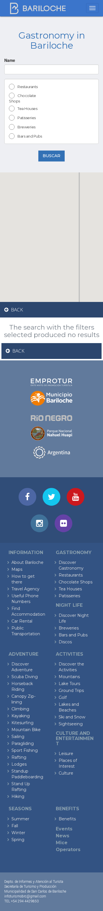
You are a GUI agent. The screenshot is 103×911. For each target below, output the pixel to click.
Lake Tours (69, 683)
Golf (63, 697)
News (62, 835)
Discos (65, 641)
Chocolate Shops (22, 98)
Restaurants (27, 86)
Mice (62, 842)
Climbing (20, 709)
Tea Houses (27, 108)
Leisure (66, 753)
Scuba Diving (24, 676)
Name (9, 60)
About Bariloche (27, 562)
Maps (16, 569)
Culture (66, 773)
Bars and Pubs (29, 136)
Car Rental (21, 621)
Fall (14, 825)
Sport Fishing (24, 750)
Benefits (67, 818)
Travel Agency (25, 589)
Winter (18, 832)
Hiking (17, 796)
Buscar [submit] (51, 155)
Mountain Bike (26, 729)
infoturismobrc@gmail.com (25, 896)
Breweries (26, 127)
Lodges (19, 764)
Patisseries (26, 117)
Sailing (17, 736)
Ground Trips (71, 690)
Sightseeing (71, 723)
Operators (68, 849)
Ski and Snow (72, 717)
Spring (17, 839)
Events (64, 829)
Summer (20, 818)
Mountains (69, 676)
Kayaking (20, 715)
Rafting (18, 757)
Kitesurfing (22, 722)
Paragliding (22, 743)
